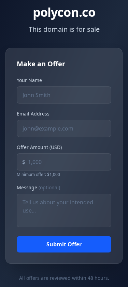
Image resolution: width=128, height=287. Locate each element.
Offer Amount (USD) (39, 147)
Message (38, 187)
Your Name (29, 80)
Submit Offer (64, 244)
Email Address (33, 113)
